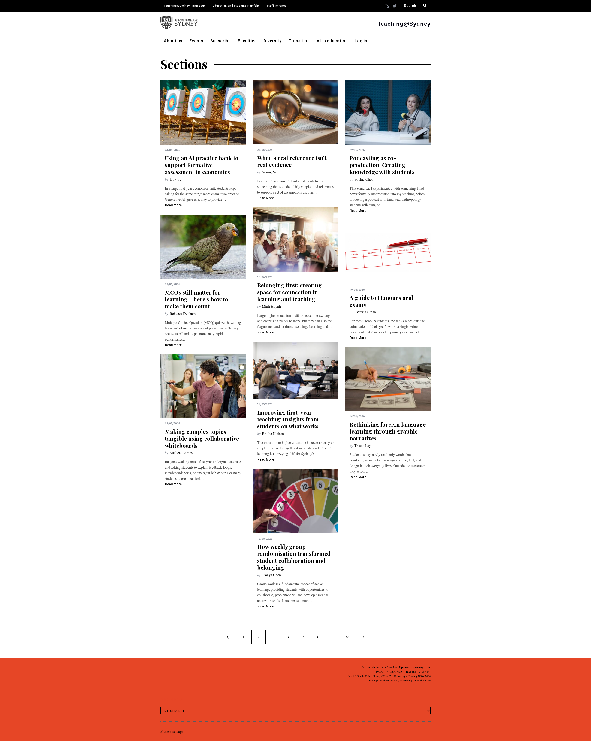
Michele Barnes (181, 452)
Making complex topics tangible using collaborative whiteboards (202, 438)
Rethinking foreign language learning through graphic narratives (388, 431)
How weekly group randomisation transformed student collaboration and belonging (294, 557)
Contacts (370, 680)
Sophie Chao (363, 179)
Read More (173, 205)
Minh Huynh (271, 306)
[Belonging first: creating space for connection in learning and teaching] (295, 239)
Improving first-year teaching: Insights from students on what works (288, 419)
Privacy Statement (400, 680)
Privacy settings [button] (171, 731)
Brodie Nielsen (273, 433)
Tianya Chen (271, 574)
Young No (269, 171)
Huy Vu (175, 179)
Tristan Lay (362, 445)
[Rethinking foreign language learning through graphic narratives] (388, 379)
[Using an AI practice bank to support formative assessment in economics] (203, 112)
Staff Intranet (276, 5)
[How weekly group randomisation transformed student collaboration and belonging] (295, 501)
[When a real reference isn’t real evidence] (295, 112)
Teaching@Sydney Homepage (185, 5)
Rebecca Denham (183, 313)
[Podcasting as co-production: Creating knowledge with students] (388, 112)
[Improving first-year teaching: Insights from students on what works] (295, 370)
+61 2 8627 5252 (394, 671)
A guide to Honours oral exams (381, 301)
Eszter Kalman (365, 311)
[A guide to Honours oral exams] (388, 252)
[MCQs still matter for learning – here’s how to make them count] (203, 247)
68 (348, 636)
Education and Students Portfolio (236, 5)
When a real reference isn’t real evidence (292, 161)
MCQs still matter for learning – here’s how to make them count (196, 299)
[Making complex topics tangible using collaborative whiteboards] (203, 386)
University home (421, 680)
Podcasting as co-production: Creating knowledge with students (382, 164)
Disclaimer (383, 680)
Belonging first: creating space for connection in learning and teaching (289, 292)
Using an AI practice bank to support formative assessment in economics (201, 164)
